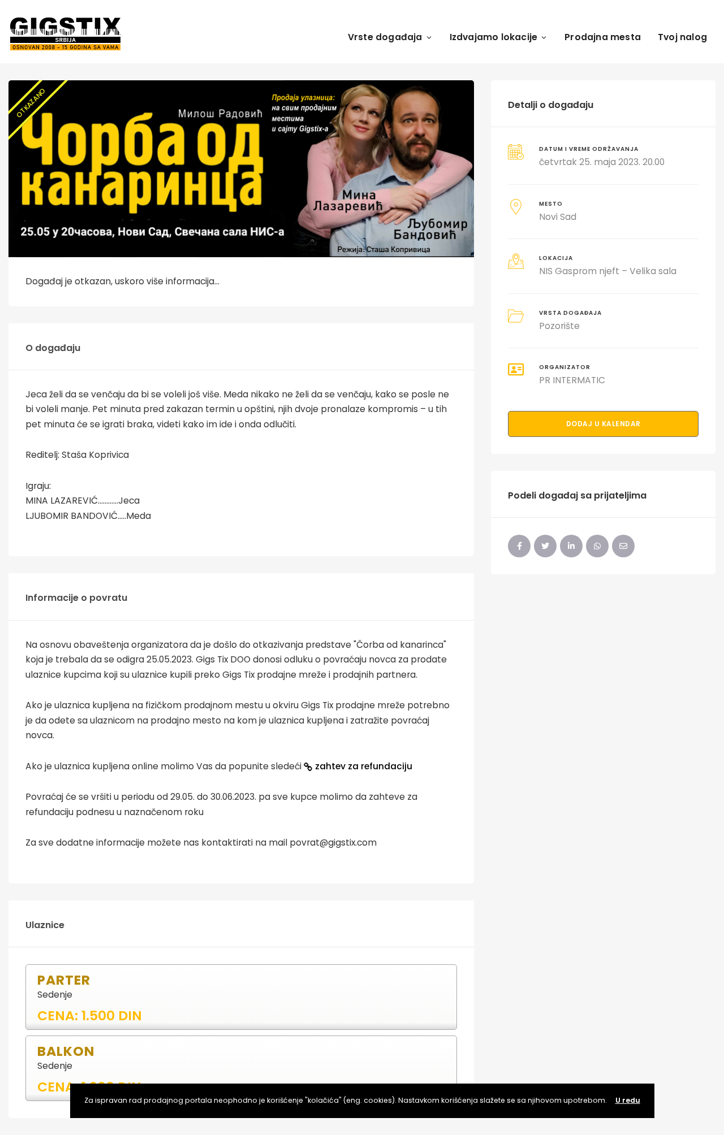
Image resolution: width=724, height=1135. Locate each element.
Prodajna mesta (602, 37)
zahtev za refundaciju (363, 766)
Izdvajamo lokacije (494, 37)
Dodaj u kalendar (603, 423)
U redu (627, 1100)
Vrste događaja (385, 37)
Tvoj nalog (682, 37)
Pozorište (559, 326)
